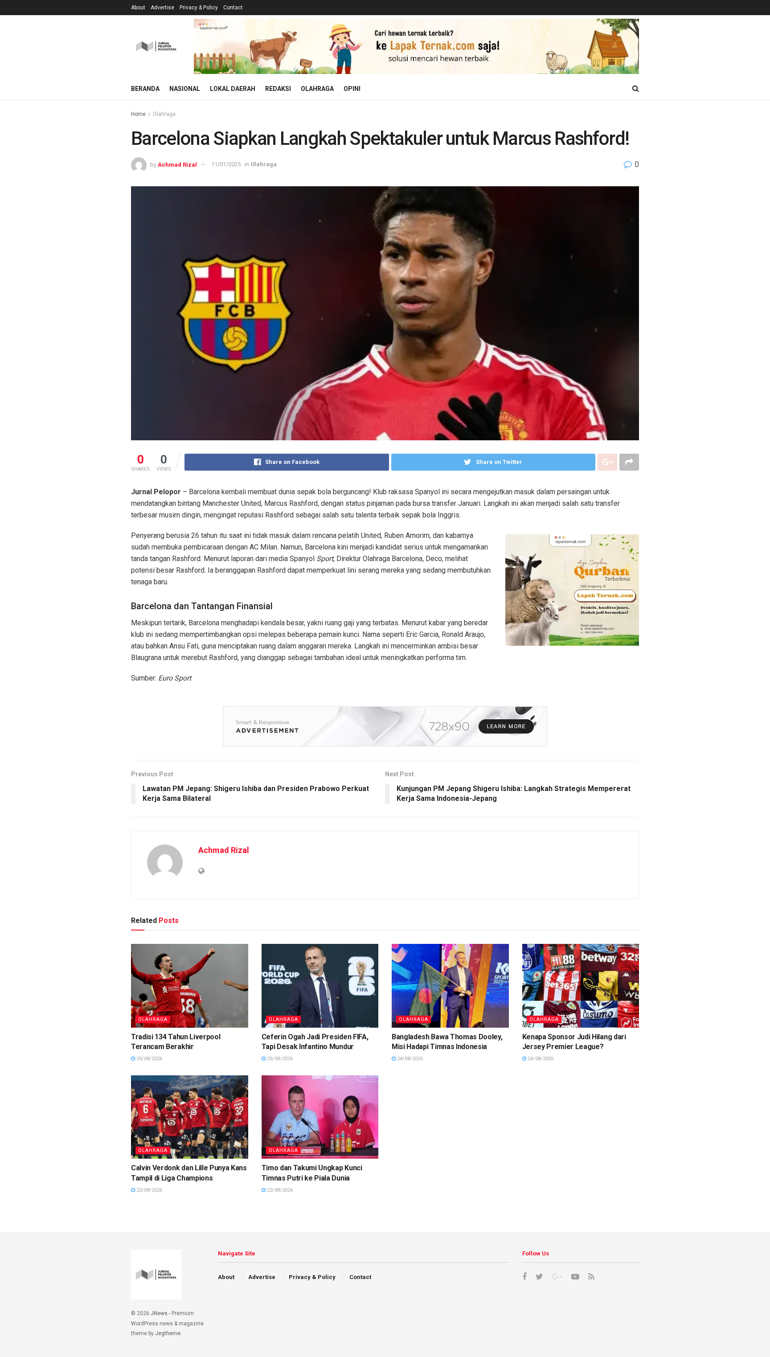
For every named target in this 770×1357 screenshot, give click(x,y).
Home (138, 114)
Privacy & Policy (199, 7)
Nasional (184, 88)
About (138, 7)
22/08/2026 (148, 1190)
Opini (352, 88)
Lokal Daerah (232, 88)
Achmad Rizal (177, 164)
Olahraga (317, 88)
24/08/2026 (409, 1059)
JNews (159, 1313)
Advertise (162, 7)
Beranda (145, 88)
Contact (233, 7)
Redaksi (278, 88)
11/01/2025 (226, 164)
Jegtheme (167, 1333)
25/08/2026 (148, 1059)
